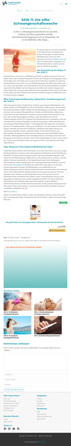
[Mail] (13, 428)
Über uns (7, 399)
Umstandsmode (18, 165)
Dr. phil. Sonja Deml (30, 28)
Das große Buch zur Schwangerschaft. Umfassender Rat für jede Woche (34, 222)
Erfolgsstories (9, 408)
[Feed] (18, 428)
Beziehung (41, 403)
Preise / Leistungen (11, 406)
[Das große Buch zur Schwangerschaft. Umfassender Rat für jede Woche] (35, 212)
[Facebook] (5, 428)
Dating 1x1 (40, 406)
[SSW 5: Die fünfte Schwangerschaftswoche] (48, 325)
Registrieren (8, 422)
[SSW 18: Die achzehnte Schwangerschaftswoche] (17, 325)
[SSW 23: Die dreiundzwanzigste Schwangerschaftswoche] (48, 301)
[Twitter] (9, 428)
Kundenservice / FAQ (11, 403)
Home (20, 10)
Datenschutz (41, 414)
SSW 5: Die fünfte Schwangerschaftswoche (47, 336)
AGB (38, 412)
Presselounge (8, 410)
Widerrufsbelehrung (44, 416)
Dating (39, 399)
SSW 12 (14, 192)
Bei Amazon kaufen (58, 230)
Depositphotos (42, 442)
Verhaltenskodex (10, 401)
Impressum (41, 419)
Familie (27, 10)
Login (6, 419)
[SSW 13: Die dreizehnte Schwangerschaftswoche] (17, 301)
